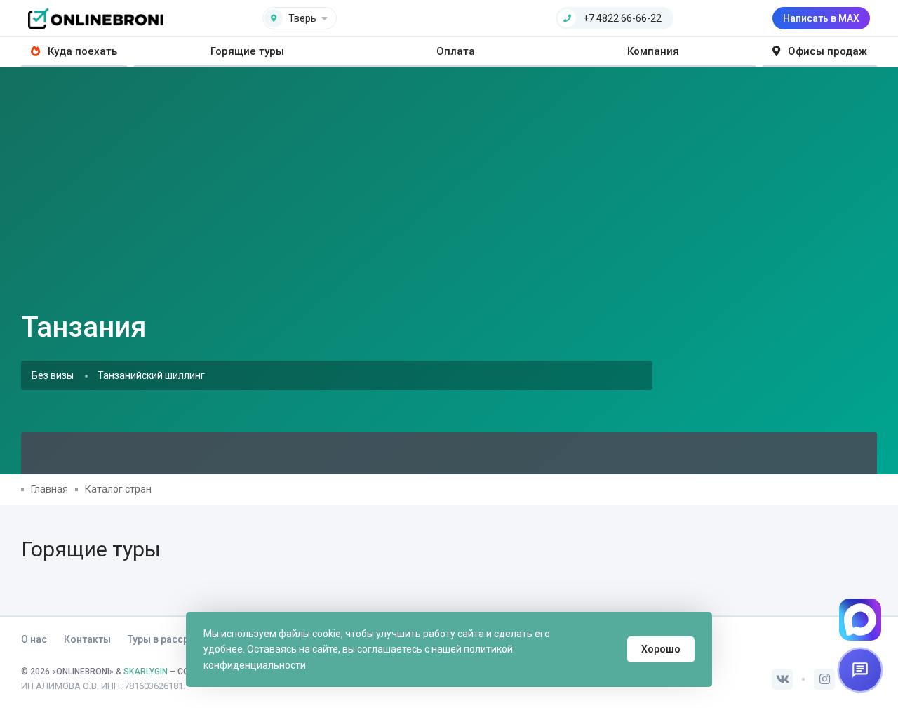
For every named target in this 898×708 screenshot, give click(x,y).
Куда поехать (81, 51)
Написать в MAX (821, 18)
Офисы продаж (826, 51)
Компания (653, 51)
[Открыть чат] (860, 670)
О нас (34, 639)
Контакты (87, 639)
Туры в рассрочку (169, 639)
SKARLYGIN (145, 671)
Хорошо (661, 649)
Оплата (455, 51)
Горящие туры (247, 51)
